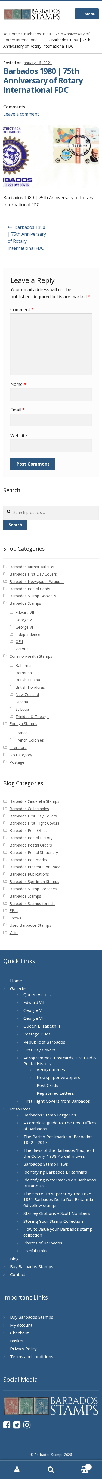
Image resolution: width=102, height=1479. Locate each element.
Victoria (22, 648)
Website (18, 436)
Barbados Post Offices (30, 830)
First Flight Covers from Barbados (56, 1101)
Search (15, 524)
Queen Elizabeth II (41, 1026)
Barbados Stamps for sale (32, 903)
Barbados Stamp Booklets (33, 595)
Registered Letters (55, 1093)
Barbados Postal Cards (30, 588)
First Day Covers (39, 1050)
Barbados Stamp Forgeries (33, 888)
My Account (17, 1470)
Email (17, 410)
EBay (14, 910)
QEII (19, 641)
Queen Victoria (37, 994)
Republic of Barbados (44, 1042)
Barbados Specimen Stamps (34, 881)
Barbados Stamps (25, 603)
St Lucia (22, 709)
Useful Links (35, 1250)
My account (21, 1325)
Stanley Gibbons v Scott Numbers (56, 1213)
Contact (17, 1274)
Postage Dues (37, 1034)
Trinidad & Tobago (32, 716)
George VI (24, 627)
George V (24, 619)
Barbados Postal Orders (31, 845)
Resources (20, 1109)
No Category (21, 754)
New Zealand (27, 694)
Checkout (19, 1333)
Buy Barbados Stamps (31, 1266)
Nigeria (22, 701)
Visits (14, 932)
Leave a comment (21, 114)
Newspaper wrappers (58, 1077)
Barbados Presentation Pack (35, 866)
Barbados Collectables (29, 808)
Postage (17, 762)
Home (14, 33)
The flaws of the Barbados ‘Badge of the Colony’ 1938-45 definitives (58, 1153)
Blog (14, 1258)
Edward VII (25, 612)
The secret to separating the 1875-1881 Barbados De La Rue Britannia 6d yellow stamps (58, 1199)
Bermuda (24, 672)
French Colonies (30, 740)
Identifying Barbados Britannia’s (55, 1172)
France (21, 732)
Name (18, 384)
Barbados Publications (29, 874)
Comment (22, 310)
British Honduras (30, 687)
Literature (18, 747)
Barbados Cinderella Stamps (34, 801)
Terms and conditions (31, 1356)
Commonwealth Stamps (31, 656)
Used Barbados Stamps (30, 925)
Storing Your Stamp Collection (53, 1221)
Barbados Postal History (31, 837)
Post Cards (47, 1085)
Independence (28, 634)
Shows (15, 918)
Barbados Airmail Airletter (32, 566)
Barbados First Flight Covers (34, 823)
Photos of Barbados (42, 1243)
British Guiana (28, 679)
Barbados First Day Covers (33, 574)
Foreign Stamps (23, 723)
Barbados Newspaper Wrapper (37, 581)
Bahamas (24, 665)
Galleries (18, 988)
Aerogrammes (51, 1069)
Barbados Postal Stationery (34, 852)
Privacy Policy (23, 1348)
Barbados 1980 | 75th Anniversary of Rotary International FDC (27, 237)
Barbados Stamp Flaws (45, 1164)
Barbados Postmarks (28, 859)
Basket (17, 1340)
